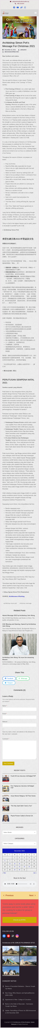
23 (19, 866)
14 (9, 863)
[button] (36, 13)
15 (14, 863)
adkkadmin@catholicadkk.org (20, 1)
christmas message (25, 603)
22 (14, 866)
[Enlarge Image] (19, 27)
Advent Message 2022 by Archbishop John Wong (18, 615)
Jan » (35, 873)
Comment (5, 739)
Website (4, 721)
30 (19, 869)
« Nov (4, 873)
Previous (8, 895)
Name (4, 706)
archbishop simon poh (10, 603)
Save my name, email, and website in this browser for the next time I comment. (18, 733)
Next (31, 895)
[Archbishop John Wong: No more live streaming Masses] (19, 644)
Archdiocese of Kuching (16, 596)
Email (4, 713)
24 (24, 866)
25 (29, 866)
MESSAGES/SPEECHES (12, 52)
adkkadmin (23, 50)
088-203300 (20, 3)
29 (14, 869)
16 (19, 863)
